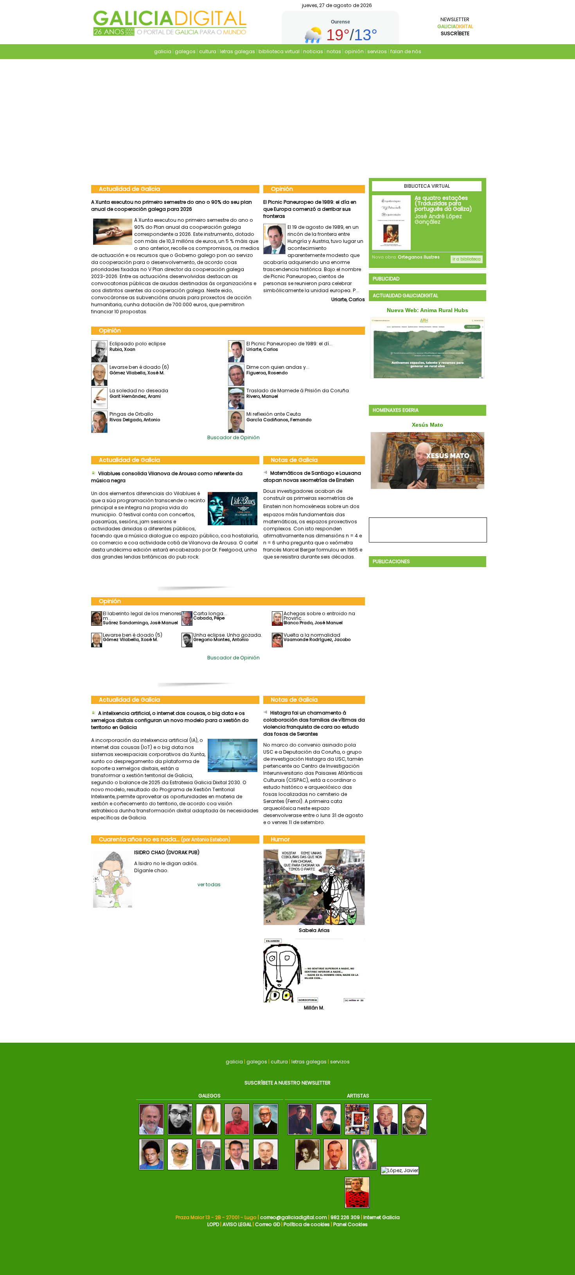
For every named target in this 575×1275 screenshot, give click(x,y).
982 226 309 (345, 1217)
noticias (313, 51)
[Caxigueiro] (328, 1135)
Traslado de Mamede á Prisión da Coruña (297, 390)
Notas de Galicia (294, 460)
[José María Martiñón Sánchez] (237, 1135)
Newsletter (455, 26)
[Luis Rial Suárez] (179, 1170)
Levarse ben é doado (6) (139, 367)
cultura (207, 51)
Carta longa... (210, 613)
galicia (162, 51)
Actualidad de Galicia (129, 189)
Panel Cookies (350, 1224)
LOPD (213, 1224)
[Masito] (336, 1170)
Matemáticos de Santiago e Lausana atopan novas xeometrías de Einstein (312, 476)
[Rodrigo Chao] (179, 1135)
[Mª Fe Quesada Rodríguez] (208, 1135)
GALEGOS (209, 1095)
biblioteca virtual (279, 51)
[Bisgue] (357, 1208)
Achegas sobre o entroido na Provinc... (319, 615)
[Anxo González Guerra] (151, 1135)
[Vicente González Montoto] (265, 1170)
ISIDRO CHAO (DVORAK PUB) (166, 852)
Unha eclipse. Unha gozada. (227, 635)
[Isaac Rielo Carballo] (265, 1135)
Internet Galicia (381, 1217)
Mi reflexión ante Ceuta (273, 414)
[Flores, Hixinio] (414, 1135)
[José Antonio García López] (237, 1170)
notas (334, 51)
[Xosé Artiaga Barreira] (151, 1170)
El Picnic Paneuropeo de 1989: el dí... (289, 343)
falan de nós (405, 51)
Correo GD (267, 1224)
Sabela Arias (314, 930)
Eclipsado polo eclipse (137, 343)
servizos (377, 51)
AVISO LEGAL (237, 1224)
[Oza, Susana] (364, 1170)
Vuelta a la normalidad (312, 635)
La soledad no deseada (139, 390)
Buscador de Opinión (233, 437)
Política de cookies (307, 1224)
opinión (354, 51)
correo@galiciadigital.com (293, 1217)
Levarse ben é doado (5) (132, 635)
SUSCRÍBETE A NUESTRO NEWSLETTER (287, 1082)
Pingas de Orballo (131, 414)
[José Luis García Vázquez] (208, 1170)
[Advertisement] (287, 119)
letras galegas (237, 51)
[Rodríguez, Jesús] (357, 1135)
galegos (185, 51)
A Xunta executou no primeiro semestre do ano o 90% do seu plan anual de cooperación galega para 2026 (171, 205)
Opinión (282, 189)
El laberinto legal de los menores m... (142, 615)
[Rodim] (385, 1135)
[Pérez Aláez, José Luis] (300, 1135)
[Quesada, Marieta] (307, 1170)
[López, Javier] (400, 1170)
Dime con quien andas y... (277, 367)
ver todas (209, 884)
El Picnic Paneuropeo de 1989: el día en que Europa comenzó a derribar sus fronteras (309, 209)
